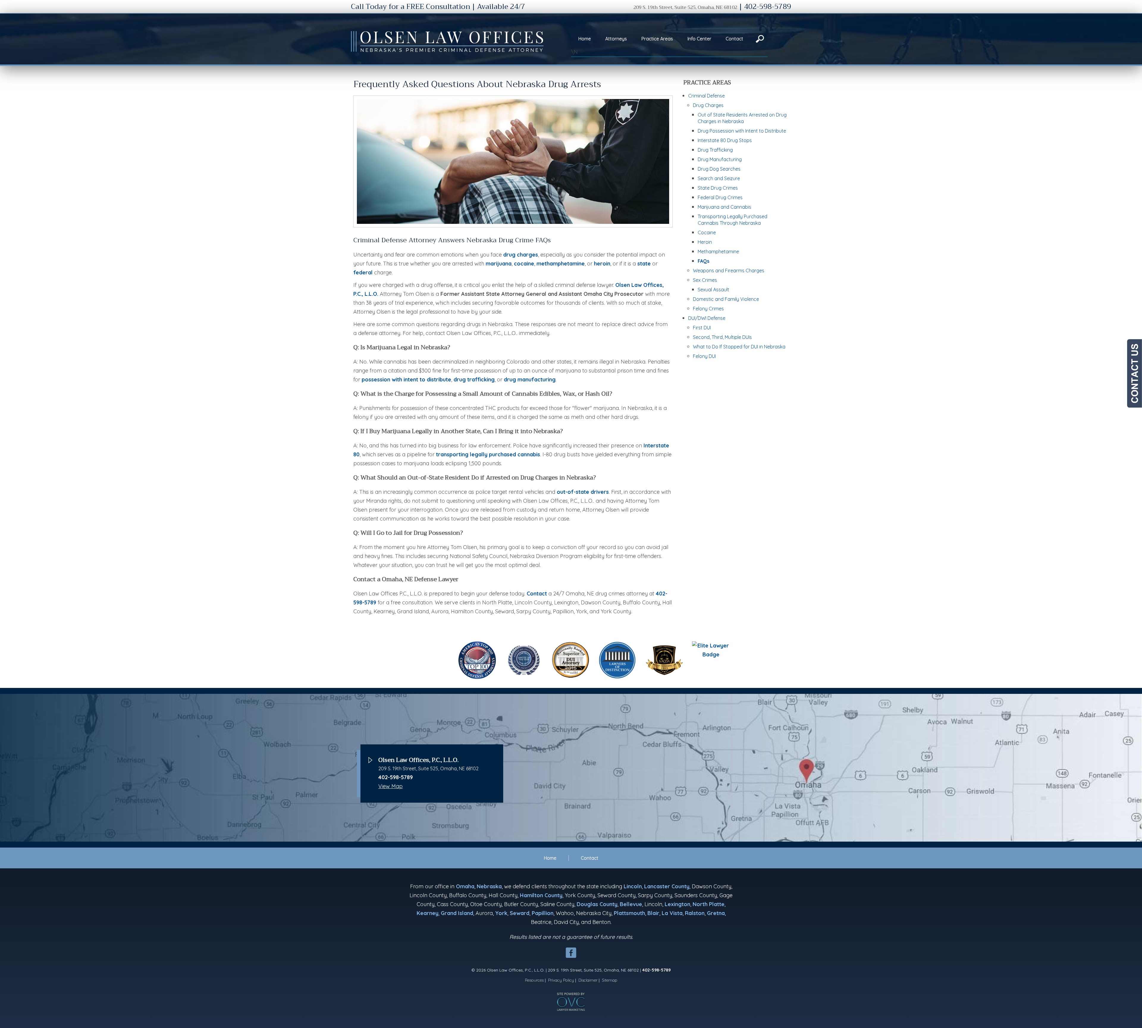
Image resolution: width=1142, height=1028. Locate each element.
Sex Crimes (705, 280)
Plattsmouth (629, 913)
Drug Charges (708, 105)
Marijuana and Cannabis (724, 207)
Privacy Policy (561, 980)
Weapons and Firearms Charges (728, 270)
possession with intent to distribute (406, 379)
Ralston (695, 913)
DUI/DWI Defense (706, 318)
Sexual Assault (713, 290)
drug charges (520, 254)
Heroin (705, 242)
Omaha (465, 886)
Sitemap (609, 980)
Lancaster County (666, 886)
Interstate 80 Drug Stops (725, 140)
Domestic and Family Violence (726, 299)
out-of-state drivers (583, 491)
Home (584, 39)
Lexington (677, 904)
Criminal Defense (706, 96)
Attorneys (616, 39)
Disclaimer (587, 980)
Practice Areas (657, 39)
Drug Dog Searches (719, 169)
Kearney (427, 913)
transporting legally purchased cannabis (488, 454)
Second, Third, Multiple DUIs (722, 337)
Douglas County (597, 904)
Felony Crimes (708, 309)
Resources (534, 980)
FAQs (703, 261)
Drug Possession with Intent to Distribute (742, 131)
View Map (390, 786)
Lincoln (633, 886)
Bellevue (631, 904)
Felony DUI (704, 356)
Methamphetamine (718, 251)
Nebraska (489, 886)
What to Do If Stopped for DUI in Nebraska (739, 347)
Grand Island (457, 913)
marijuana (499, 263)
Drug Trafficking (715, 150)
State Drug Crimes (718, 188)
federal (363, 272)
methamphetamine (561, 263)
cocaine (524, 263)
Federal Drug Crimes (720, 197)
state (644, 263)
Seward (519, 913)
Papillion (542, 913)
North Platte (708, 904)
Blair (653, 913)
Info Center (699, 39)
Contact (734, 39)
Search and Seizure (719, 178)
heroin (602, 263)
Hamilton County (541, 895)
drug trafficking (474, 379)
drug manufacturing (530, 379)
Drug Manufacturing (720, 159)
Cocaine (707, 232)
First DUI (702, 328)
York (501, 913)
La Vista (672, 913)
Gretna (716, 913)
